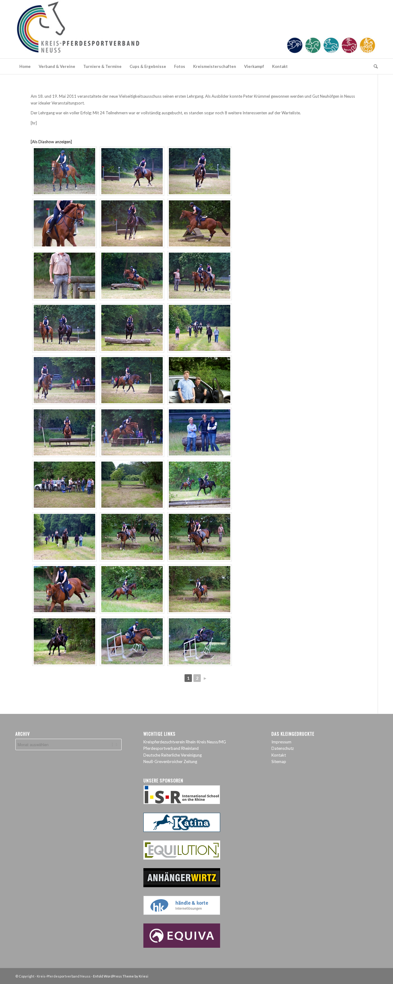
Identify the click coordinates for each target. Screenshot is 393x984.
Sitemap (278, 761)
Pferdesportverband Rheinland (171, 748)
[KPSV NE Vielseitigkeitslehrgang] (64, 171)
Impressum (281, 741)
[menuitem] (25, 66)
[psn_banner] (196, 29)
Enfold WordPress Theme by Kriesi (120, 976)
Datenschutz (282, 748)
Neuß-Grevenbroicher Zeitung (170, 761)
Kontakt (278, 755)
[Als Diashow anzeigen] (51, 141)
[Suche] (374, 66)
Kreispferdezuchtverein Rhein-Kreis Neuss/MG (184, 741)
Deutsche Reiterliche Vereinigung (172, 755)
